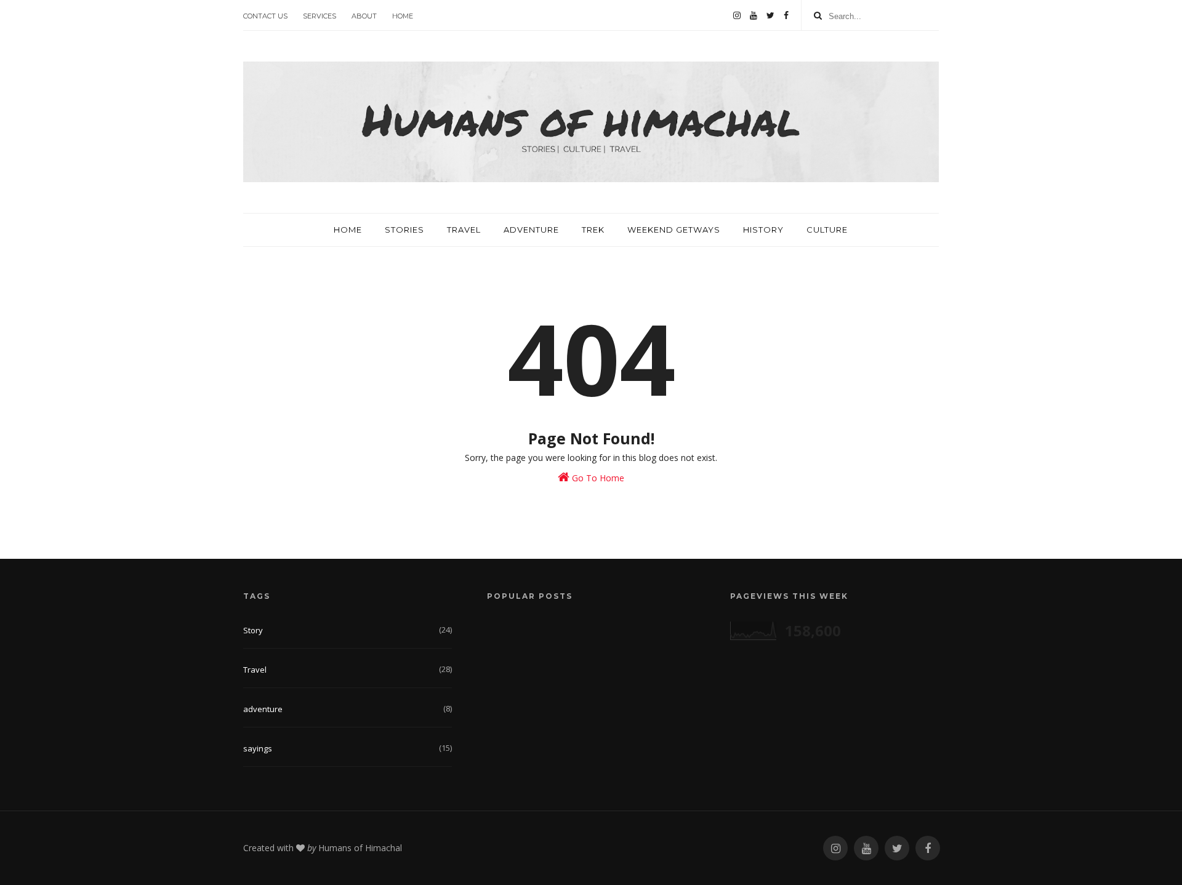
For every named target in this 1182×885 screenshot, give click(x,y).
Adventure (531, 229)
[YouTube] (753, 15)
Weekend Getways (673, 229)
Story (253, 630)
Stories (404, 229)
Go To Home (596, 478)
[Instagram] (737, 15)
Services (319, 16)
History (763, 229)
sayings (257, 748)
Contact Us (265, 16)
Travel (464, 229)
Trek (593, 229)
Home (402, 16)
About (364, 16)
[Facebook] (786, 15)
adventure (263, 709)
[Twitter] (770, 15)
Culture (827, 229)
